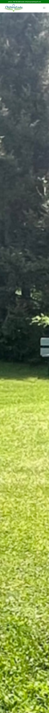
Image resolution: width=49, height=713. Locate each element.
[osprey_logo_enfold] (20, 7)
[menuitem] (44, 8)
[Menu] (44, 8)
